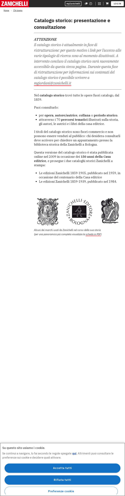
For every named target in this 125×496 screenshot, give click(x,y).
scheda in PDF (93, 234)
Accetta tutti (62, 468)
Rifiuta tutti (62, 480)
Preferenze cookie (61, 491)
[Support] (86, 4)
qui (74, 453)
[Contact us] (90, 4)
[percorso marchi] (77, 211)
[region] (62, 469)
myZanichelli (73, 3)
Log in (117, 3)
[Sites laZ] (99, 3)
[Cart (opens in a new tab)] (107, 3)
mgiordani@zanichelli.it (52, 83)
